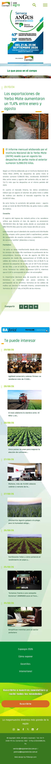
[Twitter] (28, 705)
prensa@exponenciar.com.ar (25, 728)
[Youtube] (32, 705)
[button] (21, 283)
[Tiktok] (37, 705)
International (25, 647)
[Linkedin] (18, 705)
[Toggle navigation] (45, 5)
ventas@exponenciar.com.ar (25, 725)
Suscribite (25, 680)
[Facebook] (13, 705)
